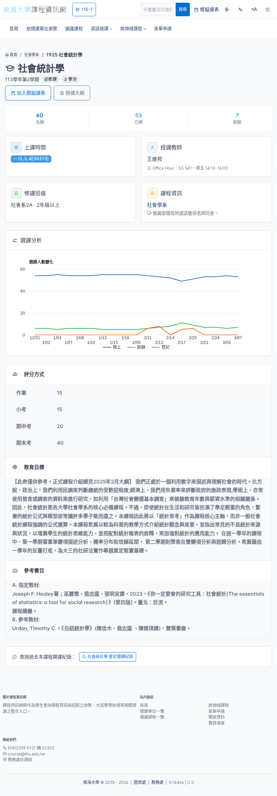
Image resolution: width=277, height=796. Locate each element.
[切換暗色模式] (267, 9)
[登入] (227, 9)
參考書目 (34, 570)
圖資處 (140, 782)
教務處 (157, 782)
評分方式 (34, 374)
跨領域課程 (218, 705)
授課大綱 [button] (75, 93)
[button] (101, 28)
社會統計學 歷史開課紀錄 (110, 656)
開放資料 (216, 717)
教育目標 (34, 467)
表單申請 (216, 711)
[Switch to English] (240, 9)
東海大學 (91, 782)
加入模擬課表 (31, 93)
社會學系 (31, 54)
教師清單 (216, 723)
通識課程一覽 (152, 717)
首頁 (13, 54)
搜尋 (183, 9)
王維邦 (154, 159)
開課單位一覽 (152, 711)
